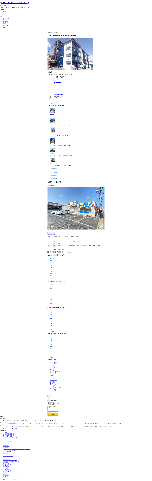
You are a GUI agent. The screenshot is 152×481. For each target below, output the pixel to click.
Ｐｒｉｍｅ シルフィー (54, 374)
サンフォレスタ (53, 389)
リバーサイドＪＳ (53, 365)
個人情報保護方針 (6, 475)
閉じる (49, 412)
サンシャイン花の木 (53, 391)
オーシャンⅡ (52, 376)
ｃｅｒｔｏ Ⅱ (53, 386)
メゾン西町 (52, 375)
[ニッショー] (3, 418)
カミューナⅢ (52, 382)
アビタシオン (52, 388)
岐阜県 (4, 13)
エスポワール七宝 (53, 362)
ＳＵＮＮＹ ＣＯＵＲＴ (54, 384)
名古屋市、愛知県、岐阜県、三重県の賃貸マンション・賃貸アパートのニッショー (15, 7)
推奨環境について (6, 476)
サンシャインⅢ (53, 390)
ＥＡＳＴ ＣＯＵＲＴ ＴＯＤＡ (56, 387)
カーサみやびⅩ (53, 373)
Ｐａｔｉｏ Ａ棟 (53, 370)
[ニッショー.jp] (19, 3)
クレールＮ (52, 393)
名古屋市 (4, 11)
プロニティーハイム (53, 364)
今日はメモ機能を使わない (52, 400)
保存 (53, 414)
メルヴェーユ (52, 363)
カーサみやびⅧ (53, 372)
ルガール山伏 (52, 367)
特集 (1, 16)
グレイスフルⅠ (53, 392)
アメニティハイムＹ (53, 366)
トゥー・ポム (52, 381)
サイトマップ (5, 474)
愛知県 (4, 12)
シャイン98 (52, 369)
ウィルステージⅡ (53, 380)
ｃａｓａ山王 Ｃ (53, 385)
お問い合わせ (5, 477)
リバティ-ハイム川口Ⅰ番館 (55, 371)
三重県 (4, 14)
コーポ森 (51, 383)
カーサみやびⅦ (53, 377)
